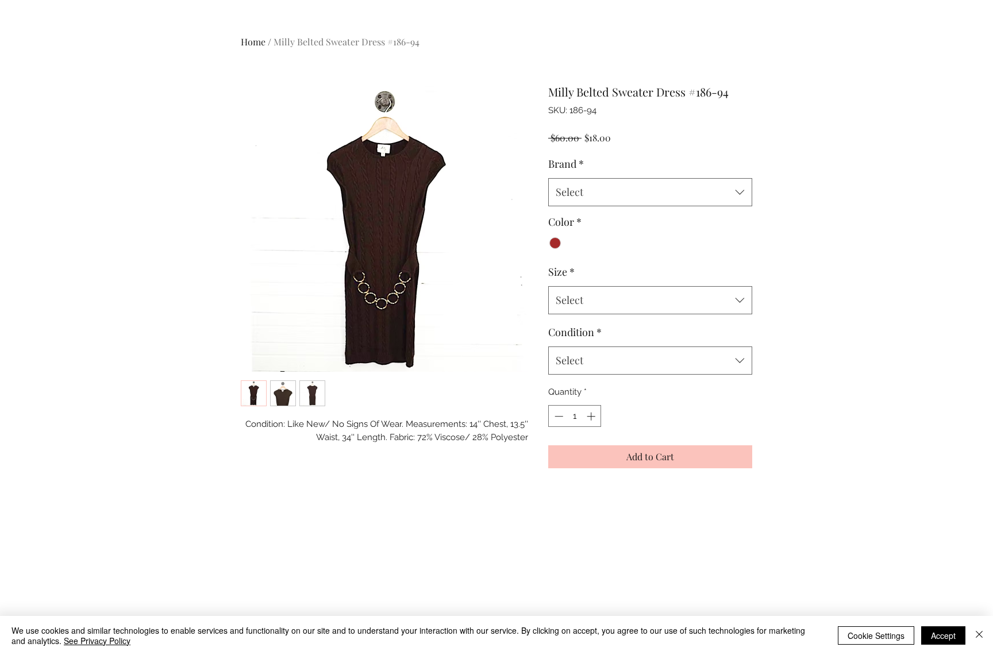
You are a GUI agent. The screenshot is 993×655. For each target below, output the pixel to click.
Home (253, 42)
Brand (566, 164)
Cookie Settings (876, 635)
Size (561, 272)
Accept (943, 635)
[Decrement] (557, 416)
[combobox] (650, 192)
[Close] (979, 635)
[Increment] (592, 416)
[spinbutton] (574, 416)
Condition (575, 332)
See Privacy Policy (97, 640)
